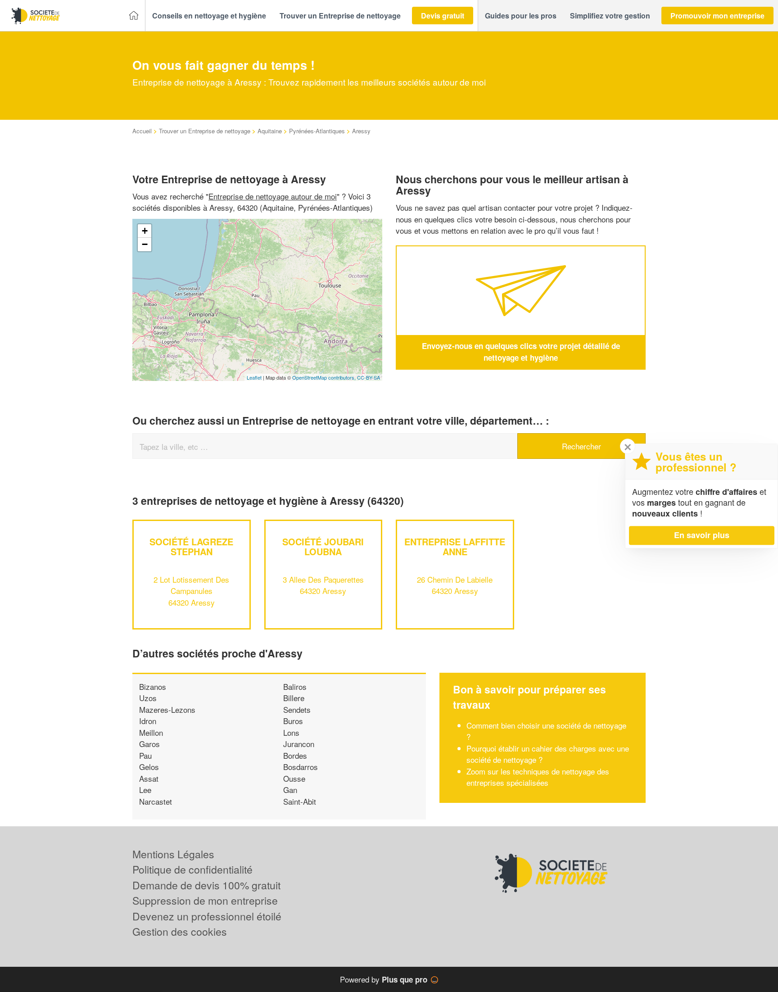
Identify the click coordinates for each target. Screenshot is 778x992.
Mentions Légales (173, 854)
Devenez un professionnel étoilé (206, 916)
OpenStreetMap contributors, (324, 377)
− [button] (145, 244)
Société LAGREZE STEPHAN (191, 546)
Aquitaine (270, 131)
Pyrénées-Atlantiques (317, 131)
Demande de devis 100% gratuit (206, 885)
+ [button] (145, 230)
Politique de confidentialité (192, 869)
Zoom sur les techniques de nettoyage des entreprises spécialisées (537, 777)
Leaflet (254, 377)
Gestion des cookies (179, 931)
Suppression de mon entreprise (205, 900)
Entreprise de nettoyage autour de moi (272, 196)
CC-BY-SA (368, 377)
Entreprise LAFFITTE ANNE (454, 546)
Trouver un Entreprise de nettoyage (204, 131)
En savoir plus (701, 535)
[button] (209, 15)
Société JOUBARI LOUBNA (323, 546)
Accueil (142, 131)
